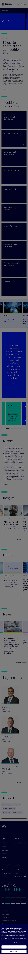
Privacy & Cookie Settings (14, 942)
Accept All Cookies (14, 951)
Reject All (14, 947)
